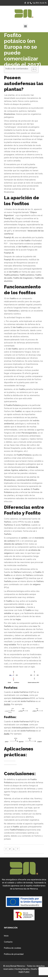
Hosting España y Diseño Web (28, 969)
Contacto (8, 942)
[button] (25, 26)
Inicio (6, 936)
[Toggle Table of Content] (32, 69)
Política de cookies (12, 948)
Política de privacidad (13, 954)
